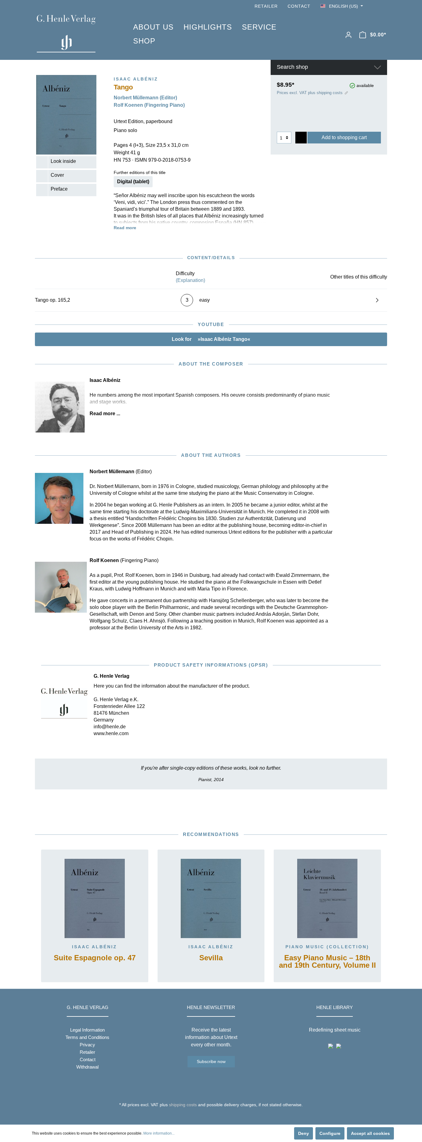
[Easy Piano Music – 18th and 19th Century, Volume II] (327, 898)
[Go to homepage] (76, 33)
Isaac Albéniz (94, 946)
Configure (329, 1133)
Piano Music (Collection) (327, 946)
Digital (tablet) (133, 181)
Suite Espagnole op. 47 (95, 958)
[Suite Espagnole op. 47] (94, 898)
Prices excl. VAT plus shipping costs (310, 92)
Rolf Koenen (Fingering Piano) (149, 105)
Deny (303, 1133)
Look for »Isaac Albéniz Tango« (211, 339)
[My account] (348, 35)
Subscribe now (211, 1061)
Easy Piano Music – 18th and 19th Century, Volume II (327, 961)
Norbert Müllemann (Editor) (145, 97)
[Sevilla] (211, 898)
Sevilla (211, 958)
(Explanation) (190, 280)
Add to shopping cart (344, 137)
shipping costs (183, 1104)
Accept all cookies (370, 1133)
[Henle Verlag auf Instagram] (383, 6)
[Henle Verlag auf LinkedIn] (215, 1116)
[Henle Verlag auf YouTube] (375, 6)
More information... (159, 1133)
